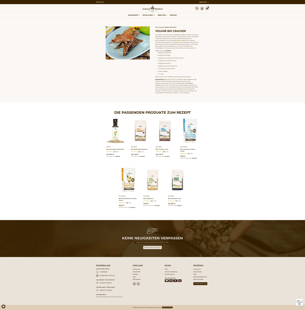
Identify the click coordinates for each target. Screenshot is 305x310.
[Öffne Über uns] (166, 15)
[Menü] (302, 300)
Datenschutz (197, 271)
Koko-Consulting (167, 307)
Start (156, 27)
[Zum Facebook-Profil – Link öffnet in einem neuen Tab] (134, 283)
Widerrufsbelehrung (200, 277)
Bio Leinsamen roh (162, 149)
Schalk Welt (136, 271)
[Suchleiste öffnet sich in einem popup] (197, 8)
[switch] (299, 304)
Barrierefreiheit (198, 279)
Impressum (197, 269)
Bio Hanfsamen (148, 198)
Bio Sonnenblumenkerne (139, 149)
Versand (117, 156)
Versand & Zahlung (171, 271)
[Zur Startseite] (152, 8)
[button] (3, 306)
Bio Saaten (134, 146)
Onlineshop (136, 269)
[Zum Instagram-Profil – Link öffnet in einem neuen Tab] (138, 283)
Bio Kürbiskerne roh (174, 198)
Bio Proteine (183, 146)
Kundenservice (170, 274)
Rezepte (161, 27)
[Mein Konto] (202, 8)
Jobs (134, 277)
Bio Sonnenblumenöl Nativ (115, 149)
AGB (194, 274)
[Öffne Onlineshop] (139, 15)
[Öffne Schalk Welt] (154, 15)
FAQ (166, 269)
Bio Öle (108, 146)
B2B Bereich (100, 2)
